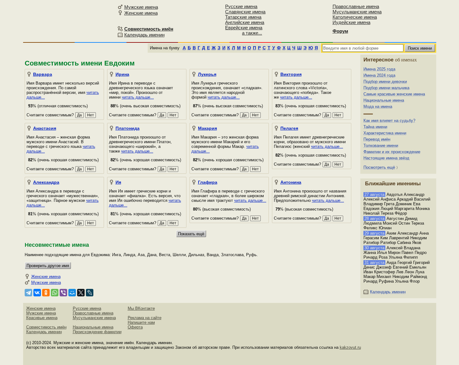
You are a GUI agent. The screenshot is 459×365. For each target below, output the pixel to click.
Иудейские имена (351, 22)
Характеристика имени (384, 133)
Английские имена (244, 22)
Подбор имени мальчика (386, 87)
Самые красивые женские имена (394, 94)
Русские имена (241, 6)
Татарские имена (243, 17)
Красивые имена (41, 317)
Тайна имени (375, 126)
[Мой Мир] (72, 292)
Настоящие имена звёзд (386, 158)
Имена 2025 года (379, 69)
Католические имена (355, 17)
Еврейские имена (243, 27)
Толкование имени (380, 145)
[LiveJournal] (89, 292)
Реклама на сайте (144, 317)
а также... (252, 33)
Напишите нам (141, 322)
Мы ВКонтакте (141, 308)
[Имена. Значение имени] (69, 20)
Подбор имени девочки (385, 81)
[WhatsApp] (54, 292)
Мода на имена (377, 106)
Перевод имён (376, 139)
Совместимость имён (46, 327)
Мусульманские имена (357, 11)
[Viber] (63, 292)
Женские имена (141, 13)
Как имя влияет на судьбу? (389, 120)
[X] (81, 292)
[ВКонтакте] (37, 292)
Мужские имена (141, 7)
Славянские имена (245, 11)
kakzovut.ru (350, 347)
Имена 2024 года (379, 75)
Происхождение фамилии (97, 331)
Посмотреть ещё (379, 167)
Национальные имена (383, 100)
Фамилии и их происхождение (391, 151)
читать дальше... (138, 97)
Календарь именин (144, 34)
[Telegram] (28, 292)
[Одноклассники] (46, 292)
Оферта (135, 327)
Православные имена (356, 6)
